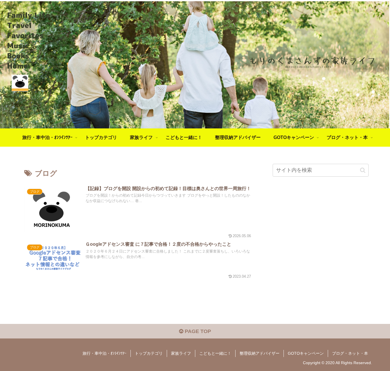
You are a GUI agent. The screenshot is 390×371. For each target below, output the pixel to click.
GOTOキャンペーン (306, 353)
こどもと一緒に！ (215, 353)
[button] (363, 170)
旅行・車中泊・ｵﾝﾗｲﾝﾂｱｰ (104, 353)
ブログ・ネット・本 (350, 353)
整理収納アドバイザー (260, 353)
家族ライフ (181, 353)
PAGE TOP (197, 331)
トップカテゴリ (149, 353)
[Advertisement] (321, 244)
